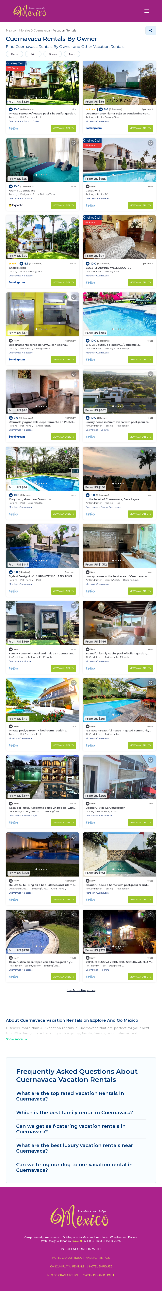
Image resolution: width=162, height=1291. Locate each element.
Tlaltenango (30, 815)
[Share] (150, 30)
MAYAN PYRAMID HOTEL (98, 1275)
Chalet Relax (17, 267)
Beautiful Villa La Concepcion (105, 807)
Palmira (105, 969)
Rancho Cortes (31, 121)
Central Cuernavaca (111, 507)
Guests (53, 53)
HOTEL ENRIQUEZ (100, 1266)
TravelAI (77, 1241)
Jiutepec (105, 198)
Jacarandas (106, 815)
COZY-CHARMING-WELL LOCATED (108, 267)
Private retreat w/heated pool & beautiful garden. (42, 113)
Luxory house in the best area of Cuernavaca (116, 576)
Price (33, 53)
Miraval (27, 661)
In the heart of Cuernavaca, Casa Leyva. (113, 499)
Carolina (28, 198)
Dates (14, 53)
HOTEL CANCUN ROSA (67, 1258)
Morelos (90, 121)
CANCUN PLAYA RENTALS (67, 1266)
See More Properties (81, 990)
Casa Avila (93, 190)
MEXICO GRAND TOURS (62, 1275)
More (72, 53)
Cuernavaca (15, 121)
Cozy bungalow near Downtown (30, 499)
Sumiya (105, 429)
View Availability (63, 128)
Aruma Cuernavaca (22, 190)
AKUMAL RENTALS (98, 1258)
